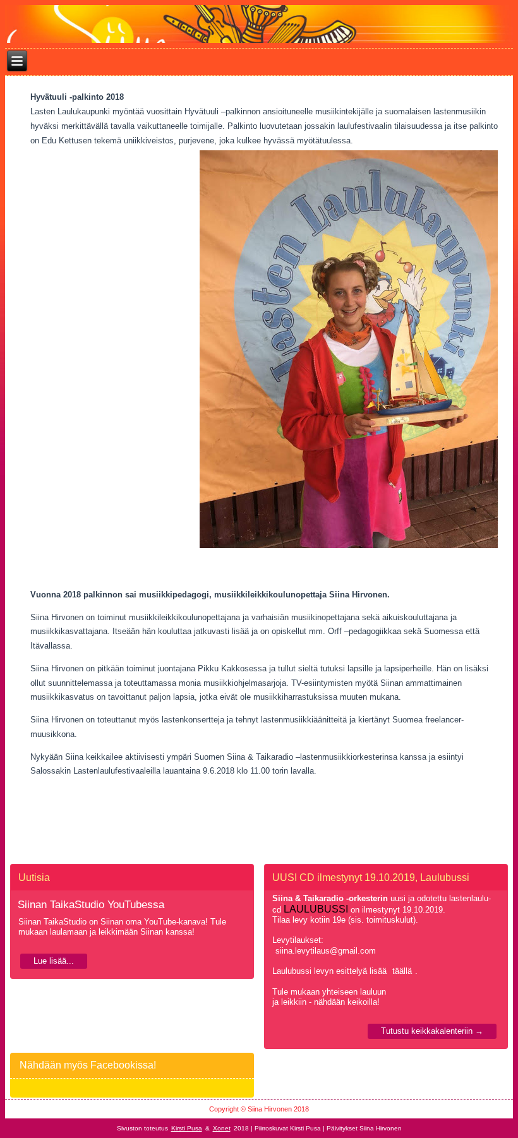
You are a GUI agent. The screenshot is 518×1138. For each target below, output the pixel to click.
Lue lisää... (53, 961)
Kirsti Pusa (186, 1128)
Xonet (222, 1128)
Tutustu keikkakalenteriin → (432, 1031)
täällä (402, 971)
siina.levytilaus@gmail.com (325, 950)
